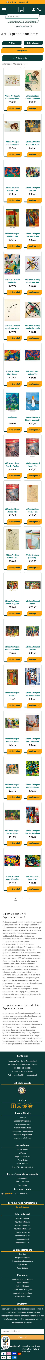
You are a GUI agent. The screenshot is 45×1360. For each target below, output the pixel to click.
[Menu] (4, 9)
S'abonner (22, 1337)
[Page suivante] (29, 899)
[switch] (5, 1347)
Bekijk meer (22, 50)
